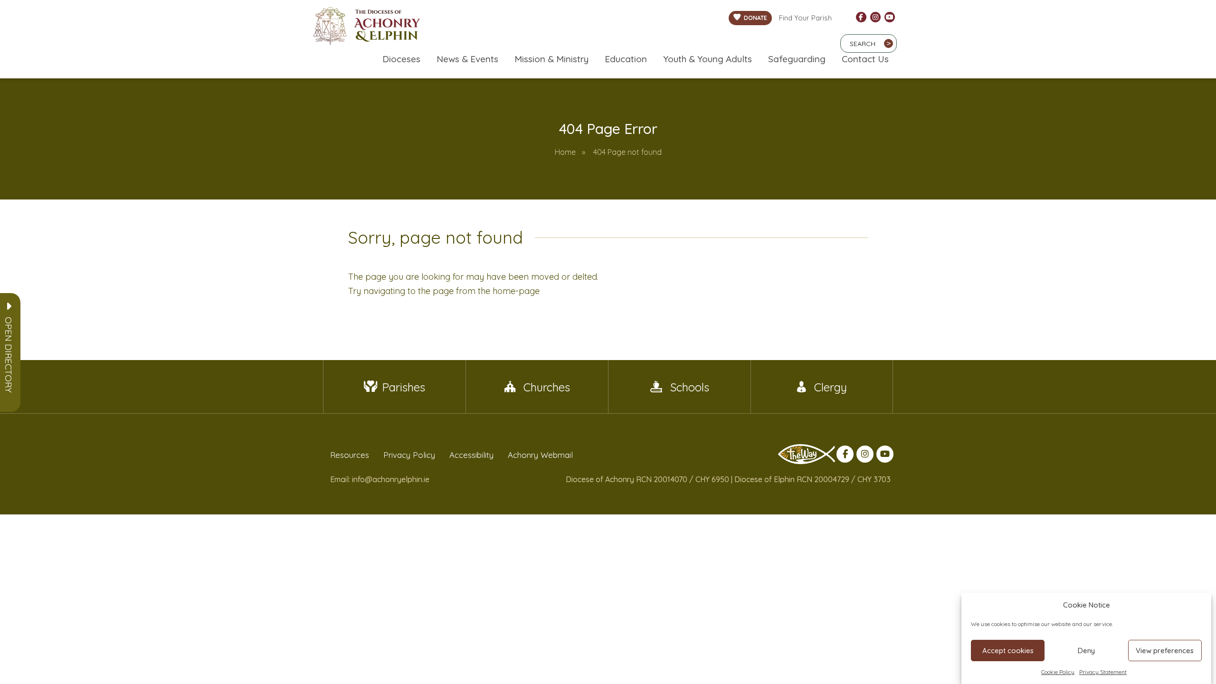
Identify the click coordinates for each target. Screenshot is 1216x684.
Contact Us (865, 59)
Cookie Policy (1057, 671)
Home (565, 152)
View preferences (1165, 650)
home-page (516, 290)
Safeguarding (797, 59)
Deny (1086, 650)
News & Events (467, 59)
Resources (349, 455)
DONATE (755, 17)
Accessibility (471, 455)
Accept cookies (1008, 650)
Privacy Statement (1103, 671)
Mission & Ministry (551, 59)
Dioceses (401, 59)
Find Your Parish (805, 17)
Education (626, 59)
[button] (8, 355)
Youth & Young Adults (707, 59)
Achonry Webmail (540, 455)
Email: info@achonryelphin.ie (379, 479)
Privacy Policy (409, 455)
